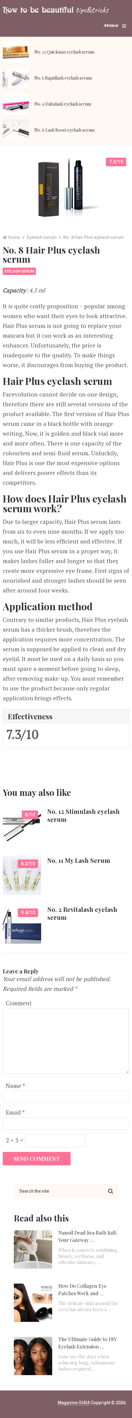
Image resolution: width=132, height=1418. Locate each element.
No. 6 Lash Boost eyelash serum (64, 130)
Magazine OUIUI (74, 1402)
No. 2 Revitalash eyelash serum (82, 913)
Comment (19, 1003)
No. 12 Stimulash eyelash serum (83, 815)
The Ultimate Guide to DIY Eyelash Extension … (87, 1343)
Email (15, 1112)
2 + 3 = (15, 1140)
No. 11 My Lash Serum (78, 860)
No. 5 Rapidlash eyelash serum (63, 78)
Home (14, 237)
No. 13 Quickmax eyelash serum (64, 52)
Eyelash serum (41, 237)
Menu (111, 25)
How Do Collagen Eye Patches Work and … (82, 1289)
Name (15, 1085)
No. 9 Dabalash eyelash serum (62, 104)
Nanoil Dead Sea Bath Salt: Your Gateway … (87, 1236)
